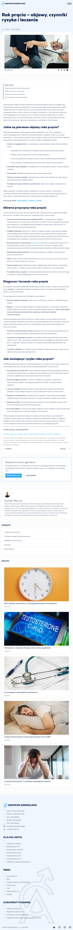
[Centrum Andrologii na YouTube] (70, 927)
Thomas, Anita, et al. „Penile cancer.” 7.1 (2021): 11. (32, 434)
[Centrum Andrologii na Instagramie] (65, 927)
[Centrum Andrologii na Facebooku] (59, 927)
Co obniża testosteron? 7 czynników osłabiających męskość (27, 781)
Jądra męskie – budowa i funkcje (29, 201)
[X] (61, 69)
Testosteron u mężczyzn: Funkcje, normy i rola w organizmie (27, 648)
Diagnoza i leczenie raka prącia (15, 94)
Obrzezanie (36, 243)
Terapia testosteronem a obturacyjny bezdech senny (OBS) (27, 737)
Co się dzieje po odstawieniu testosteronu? (21, 692)
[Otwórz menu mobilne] (69, 3)
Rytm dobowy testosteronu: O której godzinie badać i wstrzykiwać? (30, 603)
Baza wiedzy (15, 29)
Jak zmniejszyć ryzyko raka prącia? (16, 97)
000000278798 (18, 814)
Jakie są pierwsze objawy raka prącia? (17, 88)
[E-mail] (67, 69)
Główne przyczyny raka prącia (14, 91)
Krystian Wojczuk (13, 500)
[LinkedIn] (64, 69)
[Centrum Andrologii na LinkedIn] (54, 927)
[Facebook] (58, 69)
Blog (7, 29)
